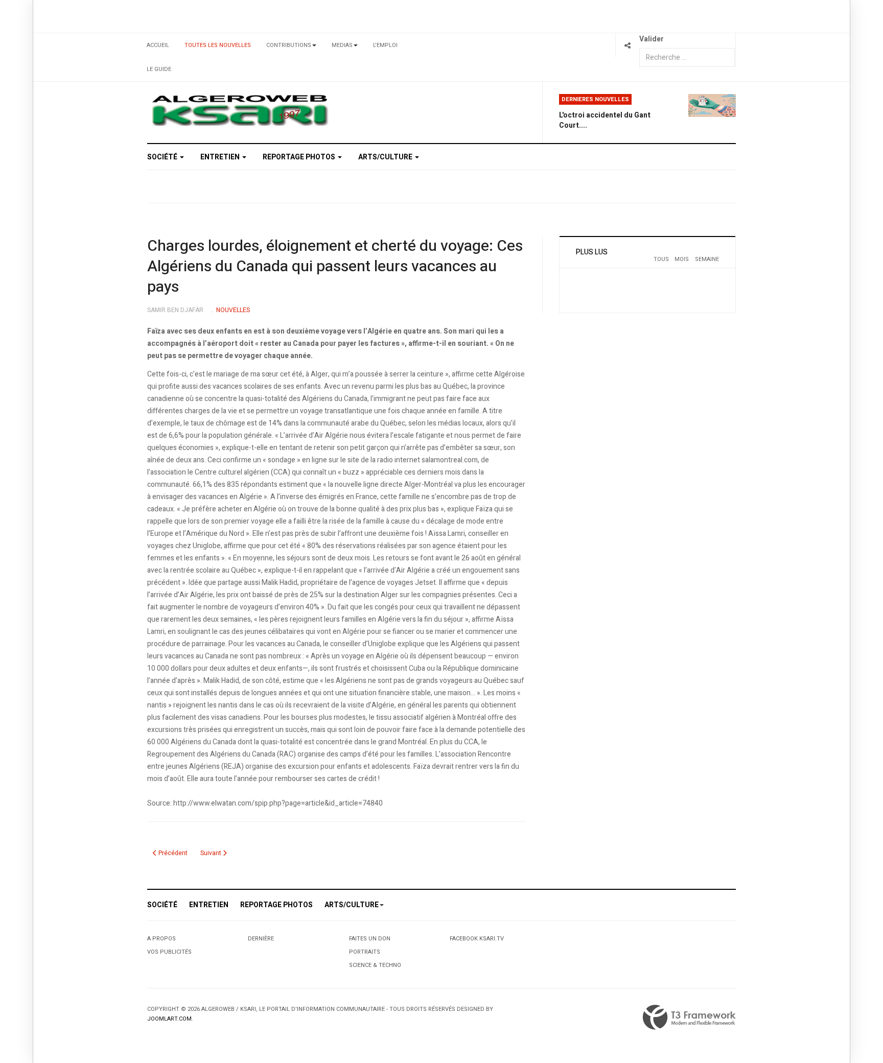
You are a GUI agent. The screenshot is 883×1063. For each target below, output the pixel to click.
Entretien (220, 157)
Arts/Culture (386, 157)
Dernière (261, 938)
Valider (651, 39)
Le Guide (159, 69)
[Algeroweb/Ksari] (240, 109)
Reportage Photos (300, 157)
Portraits (364, 952)
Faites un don (369, 938)
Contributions (288, 45)
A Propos (161, 938)
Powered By (689, 1017)
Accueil (158, 45)
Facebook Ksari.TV (477, 938)
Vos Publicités (169, 952)
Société (163, 157)
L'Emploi (385, 45)
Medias (342, 45)
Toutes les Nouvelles (217, 45)
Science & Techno (375, 965)
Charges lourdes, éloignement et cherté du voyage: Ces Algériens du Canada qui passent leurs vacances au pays (335, 266)
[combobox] (687, 57)
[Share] (627, 45)
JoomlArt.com (169, 1018)
